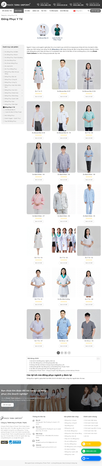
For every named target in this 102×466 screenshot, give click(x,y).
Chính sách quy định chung (92, 428)
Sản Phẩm (18, 11)
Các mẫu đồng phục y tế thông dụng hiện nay (44, 363)
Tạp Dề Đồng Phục (10, 121)
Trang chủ (4, 15)
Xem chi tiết (38, 96)
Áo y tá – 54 (39, 257)
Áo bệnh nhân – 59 (64, 174)
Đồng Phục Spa (9, 101)
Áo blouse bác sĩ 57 (63, 91)
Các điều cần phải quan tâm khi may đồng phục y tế (45, 368)
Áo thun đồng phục (71, 444)
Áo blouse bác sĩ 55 (38, 133)
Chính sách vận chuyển (91, 425)
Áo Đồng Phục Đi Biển (11, 52)
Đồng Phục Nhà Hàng (11, 95)
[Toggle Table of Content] (97, 358)
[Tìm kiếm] (88, 10)
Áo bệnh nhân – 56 (64, 216)
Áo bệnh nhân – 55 (89, 216)
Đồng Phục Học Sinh (11, 90)
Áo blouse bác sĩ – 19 (64, 133)
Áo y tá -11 (38, 91)
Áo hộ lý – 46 (63, 341)
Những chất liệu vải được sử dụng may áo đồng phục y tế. (47, 365)
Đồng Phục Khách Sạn (11, 93)
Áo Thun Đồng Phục (11, 69)
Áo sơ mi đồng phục (71, 441)
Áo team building (70, 449)
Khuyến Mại (64, 11)
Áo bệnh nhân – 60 (38, 174)
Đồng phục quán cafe (71, 452)
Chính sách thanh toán (91, 423)
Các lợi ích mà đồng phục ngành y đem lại (42, 361)
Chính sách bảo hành (90, 433)
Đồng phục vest (69, 454)
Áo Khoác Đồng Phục (11, 63)
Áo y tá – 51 (38, 299)
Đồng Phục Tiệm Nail (11, 104)
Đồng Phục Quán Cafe (11, 98)
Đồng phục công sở (71, 423)
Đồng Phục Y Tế (10, 107)
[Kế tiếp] (69, 352)
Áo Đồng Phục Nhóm (11, 54)
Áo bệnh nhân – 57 (38, 216)
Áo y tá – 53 (64, 257)
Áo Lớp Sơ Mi (9, 66)
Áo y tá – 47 (38, 341)
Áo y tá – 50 (89, 133)
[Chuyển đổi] (22, 69)
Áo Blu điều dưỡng (64, 299)
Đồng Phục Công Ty (11, 82)
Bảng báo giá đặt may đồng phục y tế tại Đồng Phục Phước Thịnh (49, 366)
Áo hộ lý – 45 (89, 341)
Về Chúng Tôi (7, 11)
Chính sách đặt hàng (90, 420)
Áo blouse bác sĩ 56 (89, 91)
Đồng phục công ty (70, 420)
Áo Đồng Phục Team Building (14, 57)
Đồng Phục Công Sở (11, 79)
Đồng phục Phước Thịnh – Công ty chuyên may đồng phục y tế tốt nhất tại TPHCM (54, 370)
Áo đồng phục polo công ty (73, 446)
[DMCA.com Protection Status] (4, 442)
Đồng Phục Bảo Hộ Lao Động (12, 73)
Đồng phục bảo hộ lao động (73, 433)
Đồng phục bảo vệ (70, 436)
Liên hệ (86, 436)
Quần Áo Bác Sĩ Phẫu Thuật (13, 112)
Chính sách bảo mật (90, 431)
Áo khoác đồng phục (71, 431)
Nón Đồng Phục (10, 115)
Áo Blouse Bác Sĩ (10, 109)
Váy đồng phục (69, 425)
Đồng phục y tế (69, 428)
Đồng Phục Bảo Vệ (10, 76)
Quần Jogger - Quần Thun (13, 118)
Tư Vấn (27, 11)
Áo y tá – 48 (89, 299)
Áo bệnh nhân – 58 (89, 174)
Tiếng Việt (78, 11)
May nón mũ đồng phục (72, 438)
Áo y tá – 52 (89, 257)
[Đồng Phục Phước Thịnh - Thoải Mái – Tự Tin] (16, 4)
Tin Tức (43, 11)
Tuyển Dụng (53, 11)
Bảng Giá (36, 11)
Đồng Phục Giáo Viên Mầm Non (13, 86)
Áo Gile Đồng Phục (10, 60)
